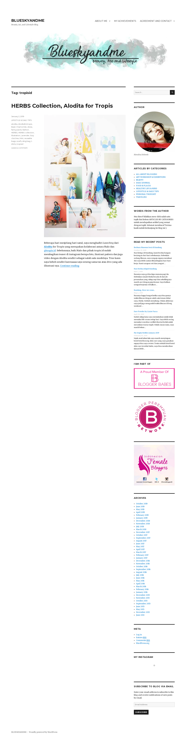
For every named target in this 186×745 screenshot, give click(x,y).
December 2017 (143, 532)
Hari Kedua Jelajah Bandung (145, 269)
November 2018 (143, 524)
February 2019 (142, 515)
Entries (141, 637)
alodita (14, 124)
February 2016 (142, 589)
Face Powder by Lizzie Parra (145, 311)
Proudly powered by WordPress (43, 732)
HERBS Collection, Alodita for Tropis (62, 105)
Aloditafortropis (25, 124)
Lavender (25, 135)
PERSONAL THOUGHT (146, 194)
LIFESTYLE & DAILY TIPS (21, 120)
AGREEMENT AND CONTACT (156, 21)
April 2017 (140, 549)
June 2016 (140, 578)
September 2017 (143, 538)
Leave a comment (19, 148)
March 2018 (141, 529)
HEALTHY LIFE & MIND (146, 188)
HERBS (14, 132)
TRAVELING (141, 197)
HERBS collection (26, 132)
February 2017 (142, 555)
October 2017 (141, 535)
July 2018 (140, 526)
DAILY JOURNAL (143, 183)
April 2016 (140, 584)
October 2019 (141, 504)
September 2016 (143, 569)
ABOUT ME (101, 21)
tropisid (20, 144)
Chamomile (21, 127)
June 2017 (140, 544)
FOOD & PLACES (143, 186)
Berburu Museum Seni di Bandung (148, 247)
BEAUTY (139, 180)
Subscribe (141, 712)
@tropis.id (50, 250)
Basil (13, 127)
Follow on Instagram (156, 670)
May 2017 (140, 546)
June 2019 (140, 506)
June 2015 (140, 606)
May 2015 (140, 609)
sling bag (26, 141)
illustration (15, 135)
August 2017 (141, 541)
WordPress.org (142, 643)
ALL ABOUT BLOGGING (146, 174)
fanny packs (16, 130)
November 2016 (143, 564)
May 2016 (140, 581)
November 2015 (143, 598)
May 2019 (140, 509)
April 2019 (140, 512)
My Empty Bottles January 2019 (146, 333)
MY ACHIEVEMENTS (125, 21)
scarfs (19, 141)
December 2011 (143, 612)
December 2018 (143, 521)
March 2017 (141, 552)
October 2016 (141, 566)
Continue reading (69, 265)
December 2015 (143, 595)
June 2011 (140, 615)
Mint (21, 138)
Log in (139, 635)
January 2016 (141, 592)
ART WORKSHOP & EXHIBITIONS (151, 177)
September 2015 (143, 603)
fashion (26, 130)
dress (29, 127)
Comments (143, 640)
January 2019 (141, 518)
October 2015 (141, 601)
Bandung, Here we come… (144, 290)
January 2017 (141, 558)
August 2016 (141, 572)
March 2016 (141, 586)
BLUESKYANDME (27, 20)
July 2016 (140, 575)
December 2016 (143, 561)
